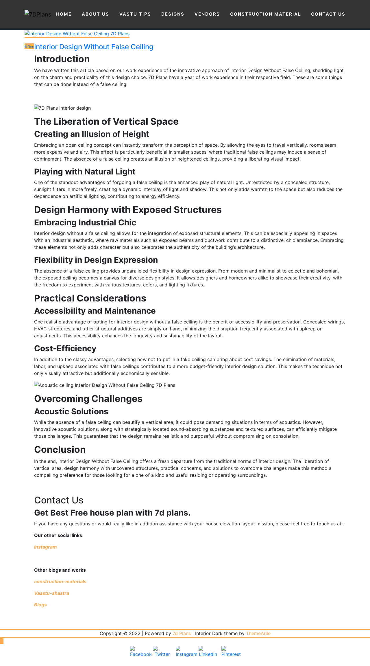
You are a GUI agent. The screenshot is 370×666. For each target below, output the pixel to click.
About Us (95, 14)
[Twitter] (162, 655)
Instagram (46, 547)
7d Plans (182, 633)
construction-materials (60, 581)
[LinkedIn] (208, 655)
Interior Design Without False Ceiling (93, 47)
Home (64, 14)
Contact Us (328, 14)
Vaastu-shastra (51, 593)
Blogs (40, 605)
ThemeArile (258, 633)
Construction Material (265, 14)
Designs (172, 14)
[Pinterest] (230, 655)
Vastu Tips (135, 14)
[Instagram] (185, 655)
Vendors (207, 14)
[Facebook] (139, 655)
